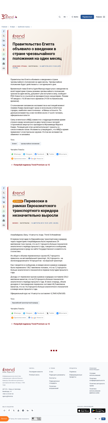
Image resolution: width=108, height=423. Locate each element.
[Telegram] (23, 410)
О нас (51, 372)
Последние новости (36, 372)
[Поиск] (59, 17)
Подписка (72, 372)
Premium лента (34, 375)
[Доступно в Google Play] (98, 410)
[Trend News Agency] (8, 370)
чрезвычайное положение (30, 143)
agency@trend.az (8, 396)
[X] (14, 410)
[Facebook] (9, 410)
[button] (4, 31)
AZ (99, 419)
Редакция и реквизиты (57, 375)
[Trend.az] (9, 17)
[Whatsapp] (4, 410)
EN (96, 419)
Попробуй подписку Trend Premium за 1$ (31, 165)
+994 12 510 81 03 (8, 394)
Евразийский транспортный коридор (25, 303)
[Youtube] (18, 410)
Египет (14, 143)
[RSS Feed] (32, 410)
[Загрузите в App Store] (83, 410)
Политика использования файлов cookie (95, 391)
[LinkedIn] (28, 410)
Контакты (52, 378)
